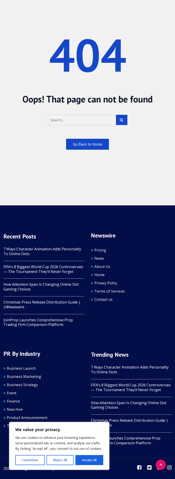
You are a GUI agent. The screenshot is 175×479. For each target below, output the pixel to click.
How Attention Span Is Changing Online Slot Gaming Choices (41, 287)
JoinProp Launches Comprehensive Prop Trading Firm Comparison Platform (38, 322)
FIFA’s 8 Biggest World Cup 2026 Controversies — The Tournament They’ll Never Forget (43, 269)
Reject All (60, 460)
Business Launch (21, 368)
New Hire (15, 409)
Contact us (103, 299)
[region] (59, 446)
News (99, 258)
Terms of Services (109, 291)
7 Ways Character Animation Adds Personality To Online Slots (42, 251)
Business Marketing (24, 376)
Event (11, 393)
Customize (30, 460)
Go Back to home (87, 144)
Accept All (89, 460)
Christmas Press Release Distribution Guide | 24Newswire (42, 304)
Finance (13, 401)
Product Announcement (27, 417)
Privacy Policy (105, 283)
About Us (102, 266)
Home (99, 275)
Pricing (100, 250)
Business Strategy (22, 385)
